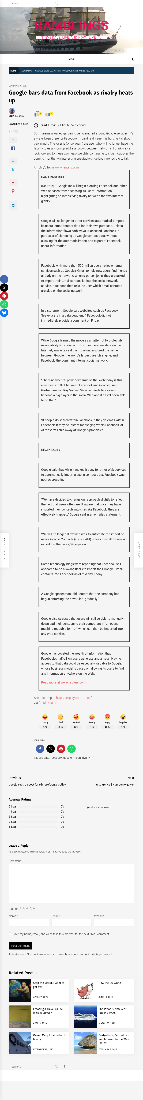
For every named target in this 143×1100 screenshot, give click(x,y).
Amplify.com (47, 702)
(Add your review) (98, 807)
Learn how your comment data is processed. (85, 954)
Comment (16, 861)
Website (99, 916)
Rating (13, 908)
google (67, 757)
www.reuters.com (67, 167)
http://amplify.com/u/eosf (74, 698)
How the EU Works (110, 983)
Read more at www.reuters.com (63, 682)
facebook (56, 757)
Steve (23, 86)
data (46, 757)
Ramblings (72, 25)
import (77, 757)
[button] (133, 59)
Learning (14, 86)
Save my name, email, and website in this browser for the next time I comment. (61, 934)
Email (55, 916)
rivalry (86, 757)
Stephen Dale (16, 116)
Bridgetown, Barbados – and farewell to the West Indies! (114, 1039)
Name (13, 916)
